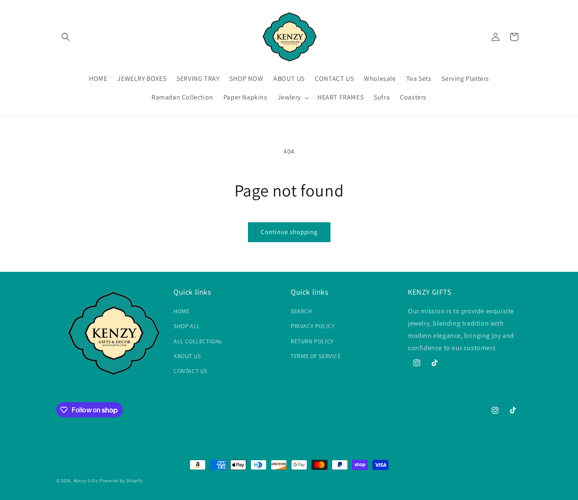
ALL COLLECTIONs (197, 341)
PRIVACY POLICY (313, 326)
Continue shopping (289, 232)
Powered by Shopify (121, 480)
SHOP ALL (186, 326)
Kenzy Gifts (86, 480)
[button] (65, 37)
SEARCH (301, 311)
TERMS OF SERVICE (316, 356)
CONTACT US (190, 371)
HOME (181, 311)
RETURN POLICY (312, 341)
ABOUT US (187, 356)
